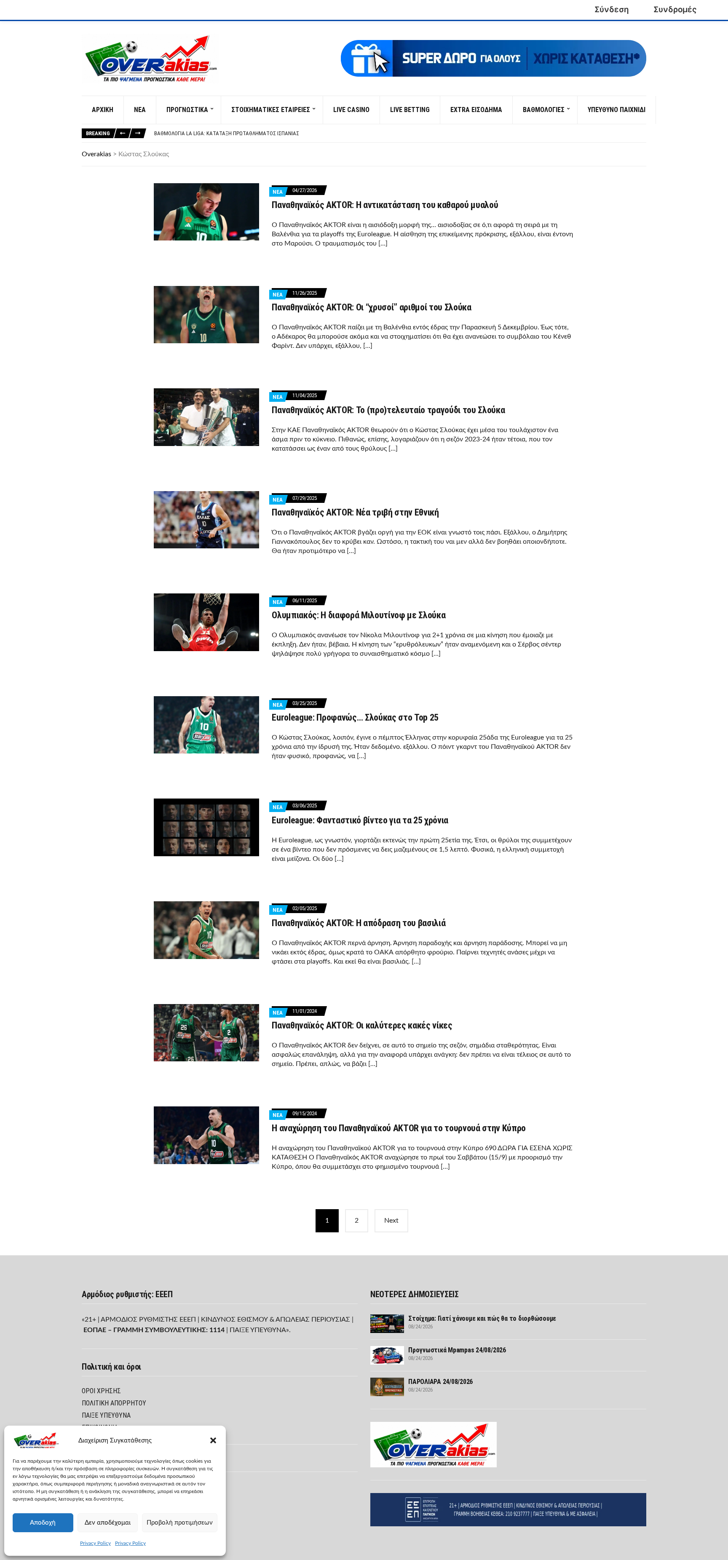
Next (391, 1220)
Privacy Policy (95, 1543)
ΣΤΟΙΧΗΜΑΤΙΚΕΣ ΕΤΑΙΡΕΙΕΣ (270, 110)
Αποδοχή (43, 1523)
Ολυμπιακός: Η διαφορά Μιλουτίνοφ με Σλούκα (358, 615)
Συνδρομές (675, 9)
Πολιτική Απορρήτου (114, 1403)
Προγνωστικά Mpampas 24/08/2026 (457, 1350)
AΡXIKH (102, 110)
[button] (213, 1440)
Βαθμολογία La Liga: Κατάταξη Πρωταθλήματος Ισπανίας (226, 133)
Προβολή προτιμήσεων (180, 1523)
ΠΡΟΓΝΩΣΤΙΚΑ (187, 110)
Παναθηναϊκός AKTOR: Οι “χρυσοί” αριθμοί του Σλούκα (371, 307)
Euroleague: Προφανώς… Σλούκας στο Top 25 (355, 717)
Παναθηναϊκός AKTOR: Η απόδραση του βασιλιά (358, 923)
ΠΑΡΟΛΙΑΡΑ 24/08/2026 (440, 1382)
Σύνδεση (611, 9)
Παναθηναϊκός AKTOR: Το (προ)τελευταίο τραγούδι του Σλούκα (388, 410)
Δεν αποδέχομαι (108, 1523)
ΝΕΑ (140, 110)
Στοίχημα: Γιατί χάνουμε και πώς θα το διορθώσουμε (482, 1318)
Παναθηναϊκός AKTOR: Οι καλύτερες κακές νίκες (362, 1025)
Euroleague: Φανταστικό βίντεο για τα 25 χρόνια (360, 820)
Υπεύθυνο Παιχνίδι (616, 110)
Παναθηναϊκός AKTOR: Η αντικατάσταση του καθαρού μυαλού (385, 205)
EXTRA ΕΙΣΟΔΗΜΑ (476, 110)
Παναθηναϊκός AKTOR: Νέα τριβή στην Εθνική (355, 512)
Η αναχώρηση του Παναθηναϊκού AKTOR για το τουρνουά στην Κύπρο (399, 1128)
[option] (400, 133)
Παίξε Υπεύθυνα (106, 1415)
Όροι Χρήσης (101, 1391)
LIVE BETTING (410, 110)
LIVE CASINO (351, 110)
